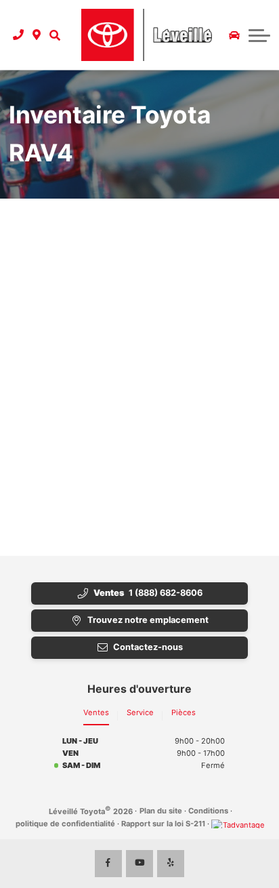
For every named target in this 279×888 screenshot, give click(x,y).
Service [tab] (140, 712)
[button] (54, 34)
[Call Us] (18, 34)
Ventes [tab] (96, 712)
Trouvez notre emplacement (148, 620)
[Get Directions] (36, 34)
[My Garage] (234, 35)
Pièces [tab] (183, 712)
